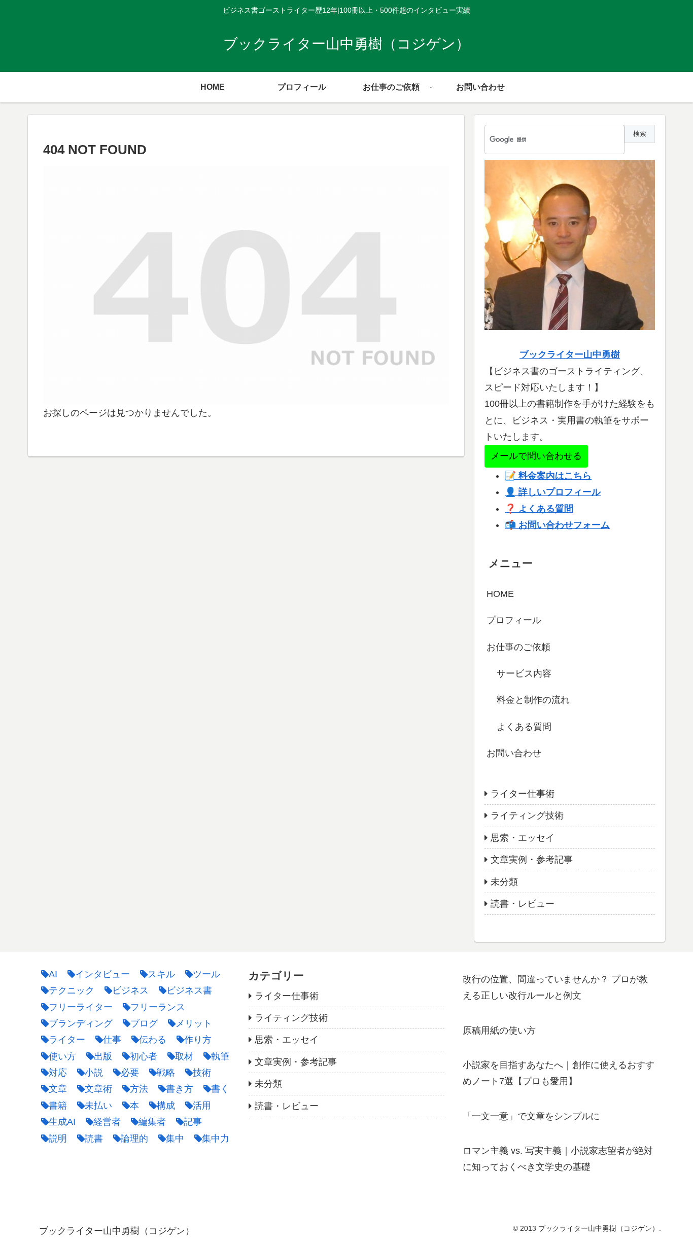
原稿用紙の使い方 (499, 1030)
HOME (500, 594)
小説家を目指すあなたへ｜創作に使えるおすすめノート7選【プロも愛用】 (558, 1073)
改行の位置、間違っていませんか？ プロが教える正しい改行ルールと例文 (555, 987)
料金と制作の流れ (533, 700)
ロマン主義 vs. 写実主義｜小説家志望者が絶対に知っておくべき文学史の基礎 (558, 1159)
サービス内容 (524, 673)
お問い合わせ (514, 753)
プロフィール (514, 620)
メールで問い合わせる (536, 456)
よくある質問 (524, 727)
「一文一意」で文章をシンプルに (531, 1116)
